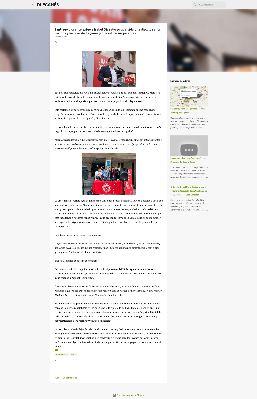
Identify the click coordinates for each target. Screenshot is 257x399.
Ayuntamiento (62, 354)
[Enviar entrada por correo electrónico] (56, 351)
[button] (56, 42)
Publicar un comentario (66, 377)
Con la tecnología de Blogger (130, 395)
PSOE (73, 354)
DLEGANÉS (48, 4)
